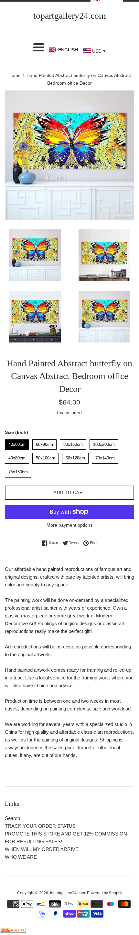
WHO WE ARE (21, 857)
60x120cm (75, 456)
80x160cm (73, 443)
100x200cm (104, 443)
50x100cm (45, 456)
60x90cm (44, 443)
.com (69, 16)
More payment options (69, 525)
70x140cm (105, 456)
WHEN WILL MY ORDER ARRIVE (42, 849)
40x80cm (17, 456)
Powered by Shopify (104, 893)
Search (12, 818)
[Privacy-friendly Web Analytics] (13, 931)
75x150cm (18, 470)
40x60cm (17, 443)
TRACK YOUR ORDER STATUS (40, 826)
